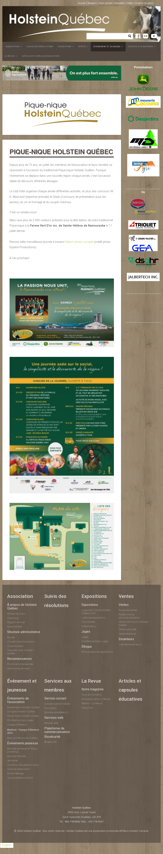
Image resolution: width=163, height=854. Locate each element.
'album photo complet (79, 242)
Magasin (92, 3)
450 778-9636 (72, 821)
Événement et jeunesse (107, 46)
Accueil (81, 3)
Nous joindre (105, 3)
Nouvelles (119, 3)
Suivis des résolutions (40, 46)
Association (12, 46)
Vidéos (129, 3)
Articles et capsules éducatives (40, 56)
